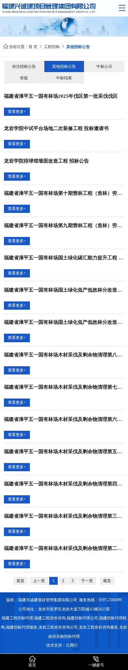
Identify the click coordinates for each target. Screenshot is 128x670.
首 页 (33, 46)
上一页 (39, 581)
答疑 (24, 78)
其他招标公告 (64, 66)
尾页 (107, 581)
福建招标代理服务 (21, 627)
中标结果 (64, 78)
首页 (20, 581)
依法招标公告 (24, 66)
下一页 (87, 581)
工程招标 (54, 46)
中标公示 (104, 66)
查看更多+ (17, 111)
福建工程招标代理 (17, 618)
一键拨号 (96, 661)
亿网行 (72, 645)
